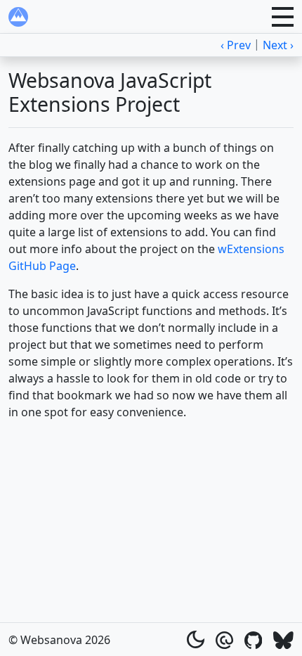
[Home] (18, 17)
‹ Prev (236, 45)
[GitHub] (253, 639)
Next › (278, 45)
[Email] (224, 639)
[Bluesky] (283, 639)
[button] (283, 17)
